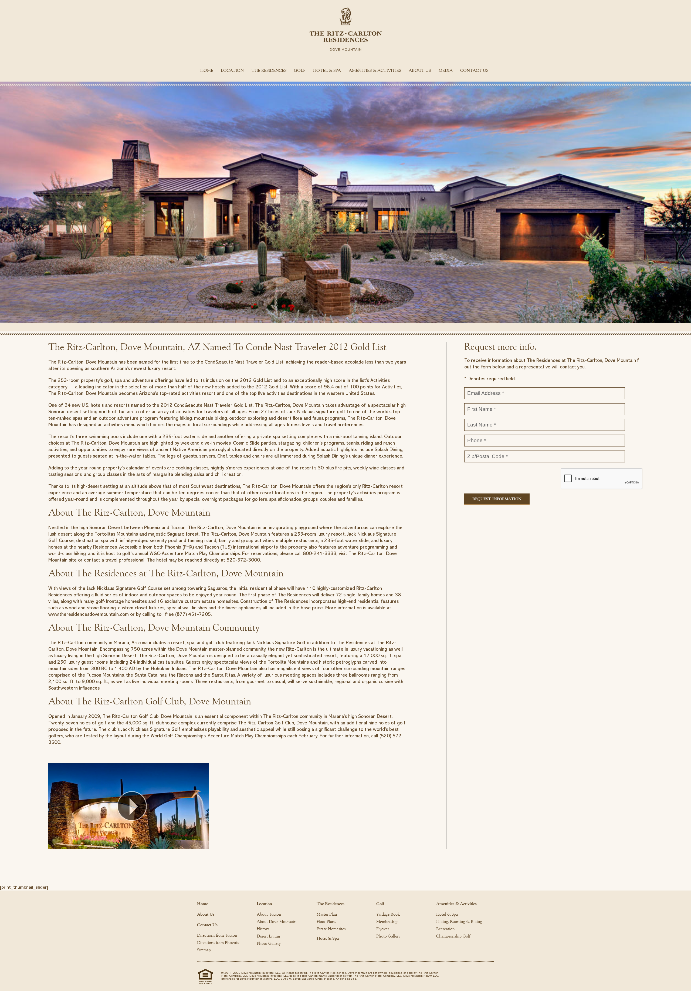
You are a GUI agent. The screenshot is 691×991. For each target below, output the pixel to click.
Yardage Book (388, 914)
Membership (387, 921)
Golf (299, 70)
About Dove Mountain (277, 921)
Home (206, 70)
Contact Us (474, 70)
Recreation (445, 929)
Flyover (382, 929)
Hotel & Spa (327, 70)
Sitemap (204, 950)
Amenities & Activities (375, 70)
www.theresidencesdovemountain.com (88, 614)
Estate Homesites (331, 929)
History (263, 929)
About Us (420, 70)
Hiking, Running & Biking (459, 921)
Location (232, 70)
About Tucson (269, 914)
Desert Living (268, 936)
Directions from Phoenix (218, 942)
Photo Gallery (269, 943)
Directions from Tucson (217, 935)
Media (446, 70)
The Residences (269, 70)
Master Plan (327, 914)
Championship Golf (453, 936)
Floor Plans (326, 921)
